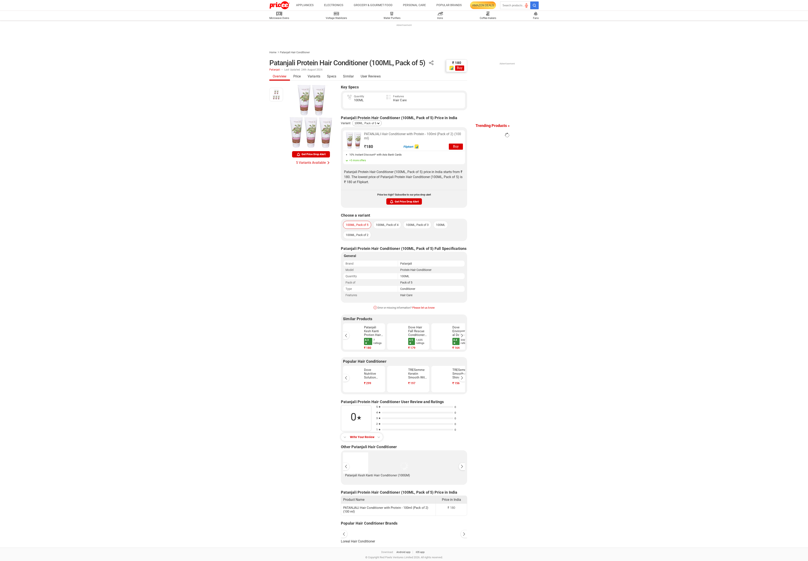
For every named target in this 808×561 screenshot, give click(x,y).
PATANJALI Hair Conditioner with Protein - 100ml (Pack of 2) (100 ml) (412, 136)
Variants (314, 76)
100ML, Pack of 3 (417, 225)
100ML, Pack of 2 (357, 235)
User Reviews (371, 76)
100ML (440, 225)
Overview (280, 76)
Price (297, 76)
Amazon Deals (483, 5)
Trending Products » (493, 125)
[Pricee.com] (279, 5)
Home (272, 52)
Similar (348, 76)
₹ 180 (456, 63)
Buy (459, 68)
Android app (403, 552)
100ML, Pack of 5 (357, 225)
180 (368, 146)
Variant (346, 123)
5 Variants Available (311, 163)
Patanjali (274, 69)
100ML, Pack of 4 (387, 225)
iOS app (420, 552)
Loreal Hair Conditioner (358, 541)
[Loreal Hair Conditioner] (404, 533)
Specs (331, 76)
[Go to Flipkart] (353, 140)
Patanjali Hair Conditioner (295, 52)
